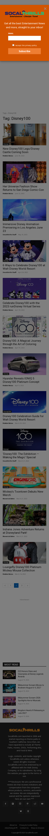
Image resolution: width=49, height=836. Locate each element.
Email (10, 33)
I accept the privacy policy (26, 45)
